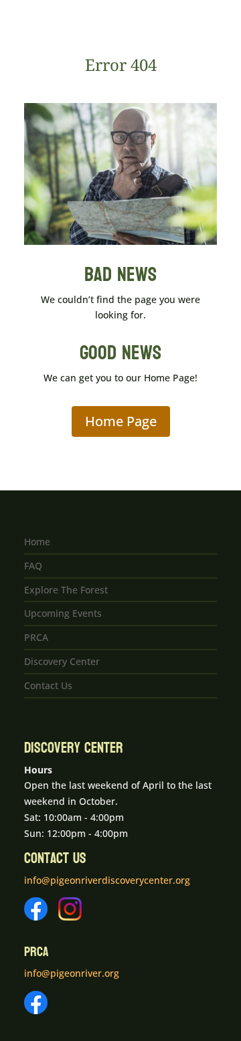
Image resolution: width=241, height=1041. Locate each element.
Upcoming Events (63, 613)
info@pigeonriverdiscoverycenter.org (107, 880)
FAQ (33, 565)
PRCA (36, 637)
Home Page (121, 421)
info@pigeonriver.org (71, 973)
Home (37, 541)
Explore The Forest (66, 589)
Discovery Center (62, 661)
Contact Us (48, 685)
